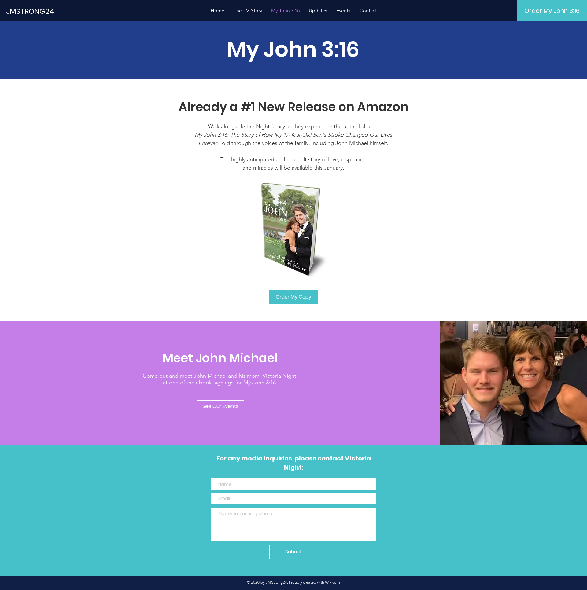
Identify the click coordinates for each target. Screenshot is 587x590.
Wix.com (332, 582)
